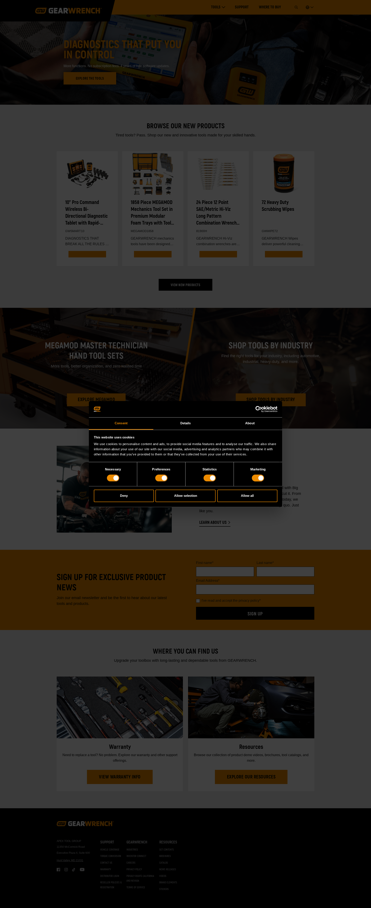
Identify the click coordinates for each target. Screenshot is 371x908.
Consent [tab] (121, 423)
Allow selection (185, 496)
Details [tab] (185, 423)
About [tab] (250, 423)
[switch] (161, 477)
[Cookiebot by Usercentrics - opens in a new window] (258, 409)
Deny (124, 496)
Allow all (247, 496)
